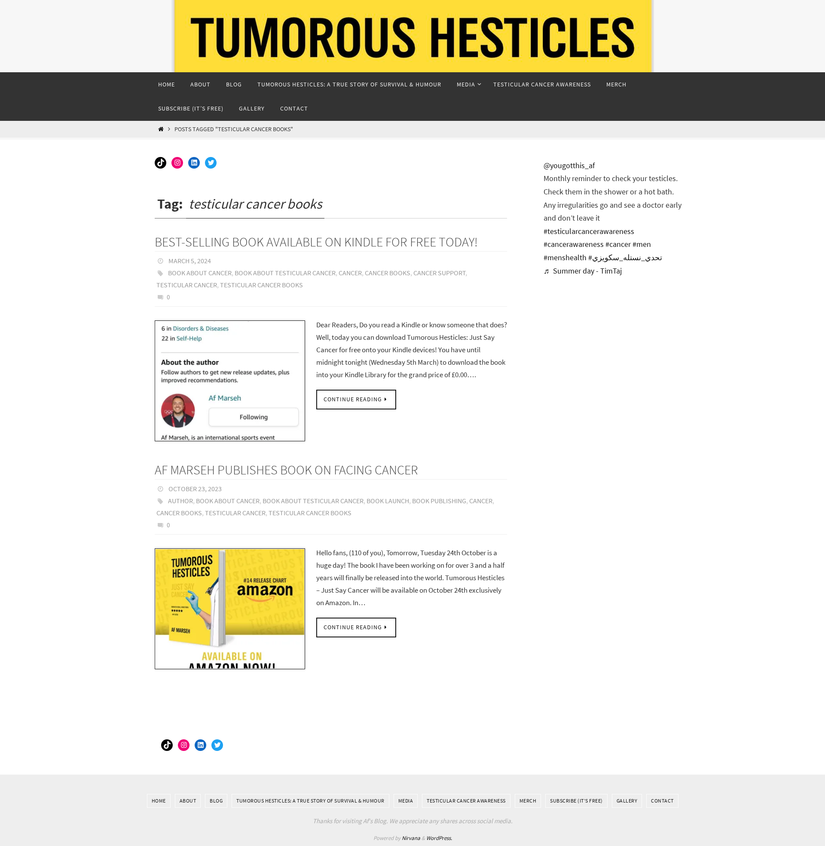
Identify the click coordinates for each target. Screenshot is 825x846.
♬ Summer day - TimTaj (583, 271)
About (188, 800)
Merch (528, 800)
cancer (350, 272)
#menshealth (565, 257)
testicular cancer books (261, 284)
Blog (216, 800)
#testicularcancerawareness (589, 231)
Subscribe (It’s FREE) (576, 800)
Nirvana (411, 838)
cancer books (387, 272)
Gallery (627, 800)
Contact (662, 800)
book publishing (439, 500)
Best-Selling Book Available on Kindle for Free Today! (316, 242)
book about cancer (200, 272)
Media (405, 800)
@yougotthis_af (569, 165)
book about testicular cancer (285, 272)
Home (159, 800)
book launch (388, 500)
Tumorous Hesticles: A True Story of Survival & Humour (310, 800)
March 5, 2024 (189, 260)
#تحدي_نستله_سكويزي (625, 257)
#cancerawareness (574, 244)
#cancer (618, 244)
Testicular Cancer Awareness (466, 800)
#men (641, 244)
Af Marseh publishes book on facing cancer (286, 469)
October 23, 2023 (195, 488)
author (180, 500)
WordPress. (439, 838)
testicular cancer (186, 284)
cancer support (439, 272)
